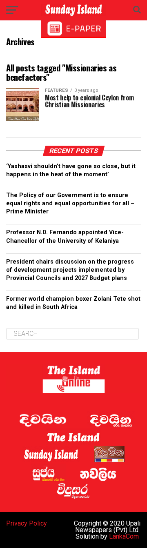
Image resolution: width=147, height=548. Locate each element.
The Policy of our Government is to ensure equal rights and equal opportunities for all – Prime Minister (70, 203)
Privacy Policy (26, 523)
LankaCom (124, 536)
